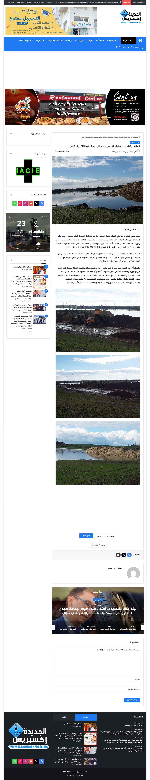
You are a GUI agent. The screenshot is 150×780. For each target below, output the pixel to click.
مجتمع (41, 40)
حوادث (101, 40)
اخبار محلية (129, 40)
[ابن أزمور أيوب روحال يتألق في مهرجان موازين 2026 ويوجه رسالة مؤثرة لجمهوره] (39, 307)
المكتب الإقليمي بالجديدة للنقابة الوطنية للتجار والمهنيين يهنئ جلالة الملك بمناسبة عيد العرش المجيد (21, 280)
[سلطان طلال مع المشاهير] (39, 270)
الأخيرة (85, 717)
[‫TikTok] (20, 203)
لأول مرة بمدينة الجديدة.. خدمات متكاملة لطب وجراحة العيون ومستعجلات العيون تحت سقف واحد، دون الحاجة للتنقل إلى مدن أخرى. (21, 321)
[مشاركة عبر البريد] (118, 555)
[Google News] (97, 545)
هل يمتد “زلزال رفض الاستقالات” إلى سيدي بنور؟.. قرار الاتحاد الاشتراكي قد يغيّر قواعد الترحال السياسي (21, 295)
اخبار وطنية (114, 40)
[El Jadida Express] (130, 16)
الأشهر (64, 717)
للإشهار (28, 2)
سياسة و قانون (55, 40)
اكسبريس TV (27, 40)
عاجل (90, 40)
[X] (123, 555)
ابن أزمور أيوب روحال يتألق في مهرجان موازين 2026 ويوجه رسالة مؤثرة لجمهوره (22, 307)
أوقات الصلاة (10, 2)
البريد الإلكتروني (134, 689)
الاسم (137, 679)
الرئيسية (135, 137)
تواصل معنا (20, 2)
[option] (98, 610)
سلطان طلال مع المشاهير (23, 267)
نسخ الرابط (86, 535)
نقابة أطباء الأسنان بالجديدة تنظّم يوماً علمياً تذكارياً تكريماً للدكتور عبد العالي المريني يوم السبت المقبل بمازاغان (84, 2)
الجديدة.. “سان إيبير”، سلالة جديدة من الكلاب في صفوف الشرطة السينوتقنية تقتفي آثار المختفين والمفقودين (98, 613)
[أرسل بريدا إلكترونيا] (124, 152)
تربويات (80, 40)
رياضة (69, 40)
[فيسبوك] (129, 555)
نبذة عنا (49, 2)
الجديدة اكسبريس (130, 152)
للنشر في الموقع (39, 2)
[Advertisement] (75, 69)
